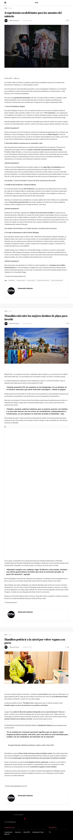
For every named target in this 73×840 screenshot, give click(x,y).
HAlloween (12, 280)
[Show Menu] (5, 2)
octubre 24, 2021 (27, 20)
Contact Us (18, 832)
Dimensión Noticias (14, 20)
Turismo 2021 (31, 280)
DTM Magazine (12, 822)
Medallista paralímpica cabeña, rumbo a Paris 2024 (37, 745)
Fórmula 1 (57, 771)
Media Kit (7, 834)
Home (5, 8)
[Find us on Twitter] (50, 832)
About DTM (27, 832)
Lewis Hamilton (43, 694)
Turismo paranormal (57, 280)
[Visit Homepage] (36, 2)
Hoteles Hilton (21, 280)
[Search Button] (68, 2)
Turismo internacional (43, 280)
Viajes (10, 8)
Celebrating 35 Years (38, 832)
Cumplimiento (8, 832)
